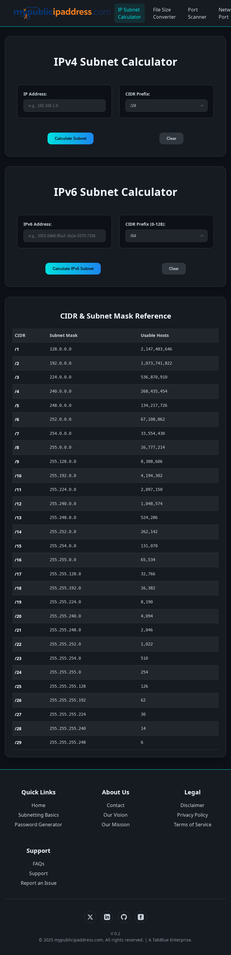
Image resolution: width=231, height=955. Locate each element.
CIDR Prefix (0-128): (145, 224)
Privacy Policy (192, 815)
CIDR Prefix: (137, 94)
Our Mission (116, 824)
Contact (116, 805)
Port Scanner (197, 13)
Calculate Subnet (70, 138)
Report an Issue (39, 883)
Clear (171, 138)
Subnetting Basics (38, 815)
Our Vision (115, 815)
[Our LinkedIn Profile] (107, 917)
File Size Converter (164, 13)
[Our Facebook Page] (141, 917)
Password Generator (38, 824)
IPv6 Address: (37, 224)
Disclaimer (192, 805)
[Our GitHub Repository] (124, 917)
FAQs (39, 863)
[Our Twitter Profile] (90, 917)
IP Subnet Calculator (129, 13)
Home (38, 805)
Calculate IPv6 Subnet (73, 268)
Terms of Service (192, 824)
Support (38, 873)
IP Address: (35, 94)
